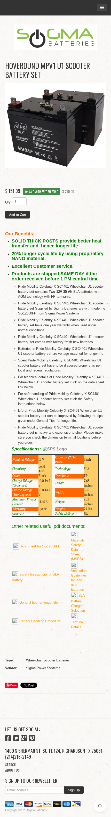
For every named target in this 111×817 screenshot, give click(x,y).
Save (13, 685)
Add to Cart (17, 214)
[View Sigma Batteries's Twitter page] (16, 738)
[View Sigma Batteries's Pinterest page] (32, 738)
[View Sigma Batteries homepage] (55, 37)
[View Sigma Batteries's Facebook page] (8, 738)
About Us (12, 770)
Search (10, 764)
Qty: (8, 202)
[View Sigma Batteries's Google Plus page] (24, 738)
